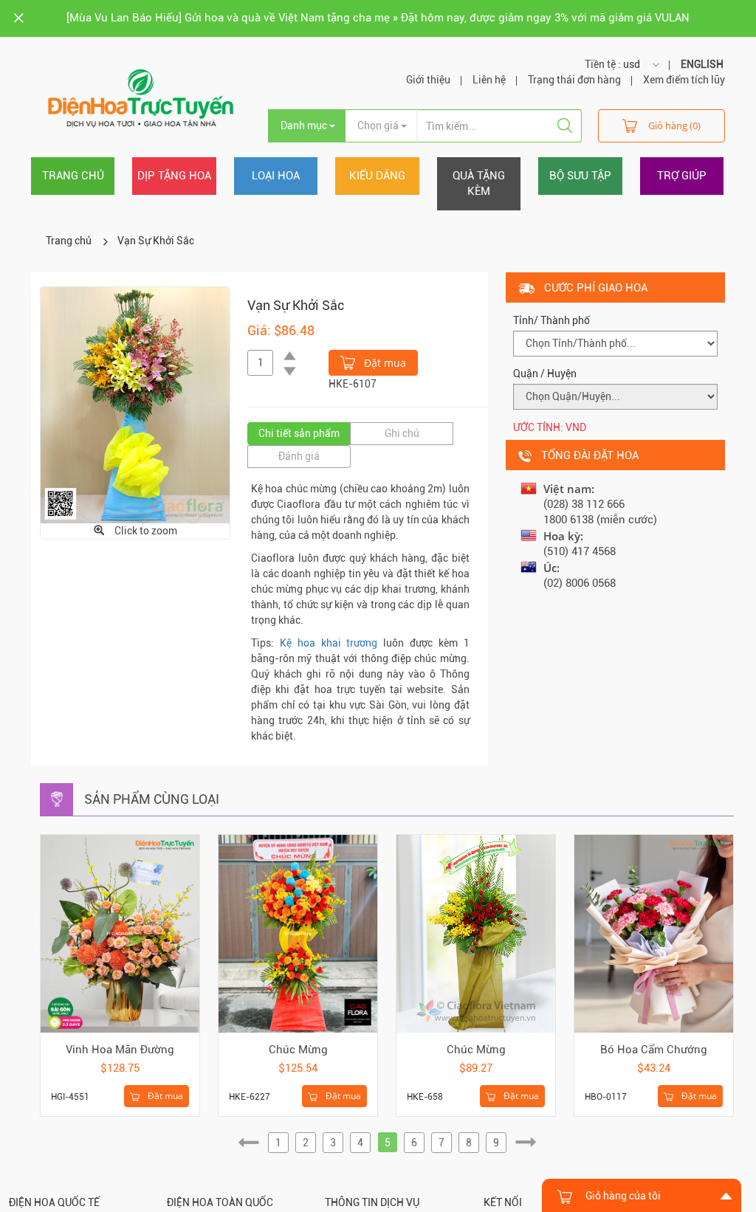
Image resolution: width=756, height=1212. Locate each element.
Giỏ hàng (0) (674, 125)
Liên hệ (489, 80)
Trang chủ (73, 175)
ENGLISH (702, 64)
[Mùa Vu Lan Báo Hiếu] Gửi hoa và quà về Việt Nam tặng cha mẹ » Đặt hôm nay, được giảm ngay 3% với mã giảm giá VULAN (378, 17)
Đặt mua (383, 363)
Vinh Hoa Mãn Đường (120, 1049)
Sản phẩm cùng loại (151, 799)
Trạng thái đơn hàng (574, 80)
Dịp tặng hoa (174, 175)
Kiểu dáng (377, 175)
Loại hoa (276, 175)
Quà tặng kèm (479, 183)
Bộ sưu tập (580, 175)
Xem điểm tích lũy (684, 80)
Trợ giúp (682, 175)
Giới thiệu (428, 80)
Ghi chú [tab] (402, 433)
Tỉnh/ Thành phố (551, 320)
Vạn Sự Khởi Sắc (155, 241)
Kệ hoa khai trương (329, 643)
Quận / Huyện (545, 373)
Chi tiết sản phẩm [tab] (299, 433)
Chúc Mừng (298, 1049)
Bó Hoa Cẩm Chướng (653, 1049)
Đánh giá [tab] (299, 456)
